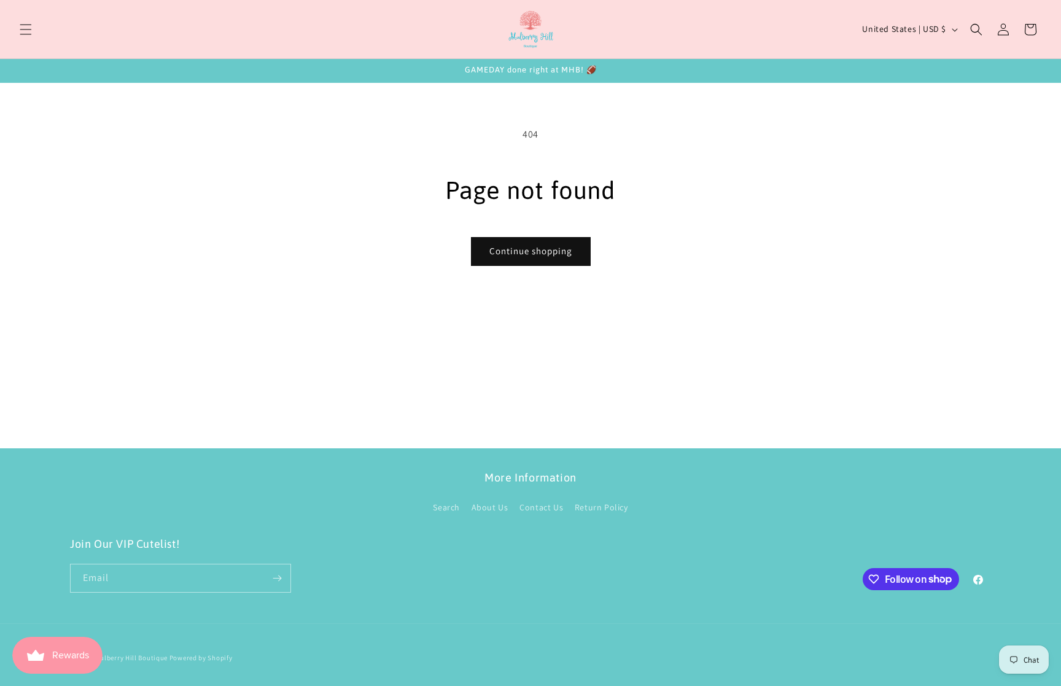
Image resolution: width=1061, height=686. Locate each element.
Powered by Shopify (201, 657)
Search (446, 507)
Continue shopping (530, 251)
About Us (490, 507)
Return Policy (601, 507)
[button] (25, 29)
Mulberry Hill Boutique (131, 657)
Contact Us (541, 507)
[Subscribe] (276, 578)
